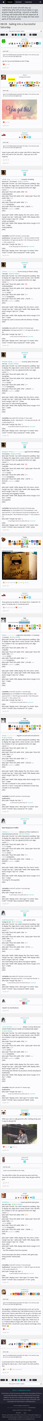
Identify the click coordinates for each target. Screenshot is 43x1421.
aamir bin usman (24, 819)
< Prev (2, 34)
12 (30, 34)
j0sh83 (25, 1193)
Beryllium (18, 1412)
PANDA (25, 181)
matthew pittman (8, 920)
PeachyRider (25, 1340)
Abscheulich (25, 1110)
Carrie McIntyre (7, 1027)
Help (25, 1413)
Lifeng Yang (6, 179)
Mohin (4, 635)
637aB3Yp (5, 1202)
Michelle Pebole (7, 362)
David (4, 735)
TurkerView (31, 246)
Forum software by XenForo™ (21, 1405)
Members (19, 2)
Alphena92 (24, 1157)
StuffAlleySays (25, 1289)
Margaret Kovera (8, 452)
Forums (10, 2)
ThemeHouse (32, 1407)
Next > (34, 34)
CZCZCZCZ (24, 170)
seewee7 (25, 133)
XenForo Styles (27, 1410)
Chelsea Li (5, 832)
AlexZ (25, 75)
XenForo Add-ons (17, 1410)
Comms (4, 271)
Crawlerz (25, 999)
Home (3, 2)
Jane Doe (25, 39)
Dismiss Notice (41, 7)
